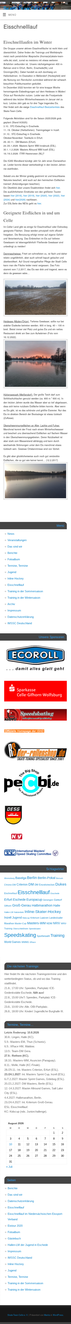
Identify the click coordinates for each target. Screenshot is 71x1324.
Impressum (14, 610)
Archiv (11, 604)
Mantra (47, 1314)
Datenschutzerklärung (20, 616)
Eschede (19, 899)
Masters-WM (36, 923)
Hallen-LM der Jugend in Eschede (28, 1244)
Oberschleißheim (20, 929)
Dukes (60, 884)
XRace (33, 942)
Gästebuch (14, 1238)
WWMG (25, 942)
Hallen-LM (8, 912)
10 (10, 1144)
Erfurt (8, 899)
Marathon (9, 923)
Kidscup (26, 918)
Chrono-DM (10, 885)
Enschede (54, 893)
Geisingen (48, 900)
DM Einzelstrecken (45, 884)
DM (31, 884)
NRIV (56, 923)
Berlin (32, 877)
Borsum (59, 878)
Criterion (22, 884)
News (10, 533)
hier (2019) (28, 195)
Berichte (12, 552)
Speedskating (20, 935)
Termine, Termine (17, 565)
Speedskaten (35, 929)
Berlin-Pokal (46, 878)
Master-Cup (20, 923)
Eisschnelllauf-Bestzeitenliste (45, 107)
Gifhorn (7, 906)
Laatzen (44, 917)
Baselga (20, 878)
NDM (49, 923)
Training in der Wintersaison (23, 597)
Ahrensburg (9, 878)
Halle (56, 905)
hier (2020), (42, 195)
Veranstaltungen (17, 540)
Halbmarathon (42, 905)
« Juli (9, 1166)
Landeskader (56, 917)
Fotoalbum (13, 559)
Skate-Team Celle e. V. (28, 8)
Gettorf (58, 899)
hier (58, 187)
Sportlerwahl (43, 936)
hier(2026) (20, 199)
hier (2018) (16, 195)
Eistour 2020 (15, 1225)
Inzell (7, 917)
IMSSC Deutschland (19, 623)
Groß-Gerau (21, 905)
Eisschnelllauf (15, 584)
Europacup (34, 899)
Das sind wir (14, 546)
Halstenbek (19, 912)
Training (57, 935)
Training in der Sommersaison (25, 591)
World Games (12, 941)
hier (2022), (54, 195)
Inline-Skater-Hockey (43, 911)
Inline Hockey (15, 578)
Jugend (11, 572)
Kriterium (34, 918)
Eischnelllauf (10, 893)
